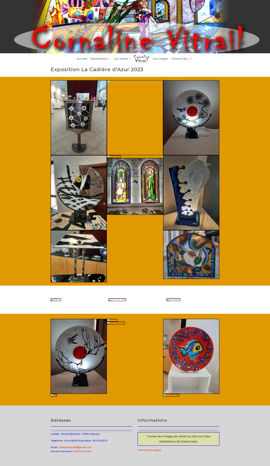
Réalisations (99, 58)
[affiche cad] (117, 298)
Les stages (160, 58)
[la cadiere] (135, 213)
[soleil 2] (191, 154)
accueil (82, 58)
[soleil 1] (79, 392)
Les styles (121, 58)
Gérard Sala (179, 58)
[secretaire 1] (116, 321)
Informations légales (149, 450)
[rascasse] (173, 298)
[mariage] (114, 155)
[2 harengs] (171, 394)
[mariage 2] (191, 229)
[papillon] (79, 229)
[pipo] (191, 392)
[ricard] (112, 319)
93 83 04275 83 (82, 451)
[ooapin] (191, 277)
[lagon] (56, 298)
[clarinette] (79, 281)
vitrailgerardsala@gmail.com (75, 447)
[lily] (54, 394)
